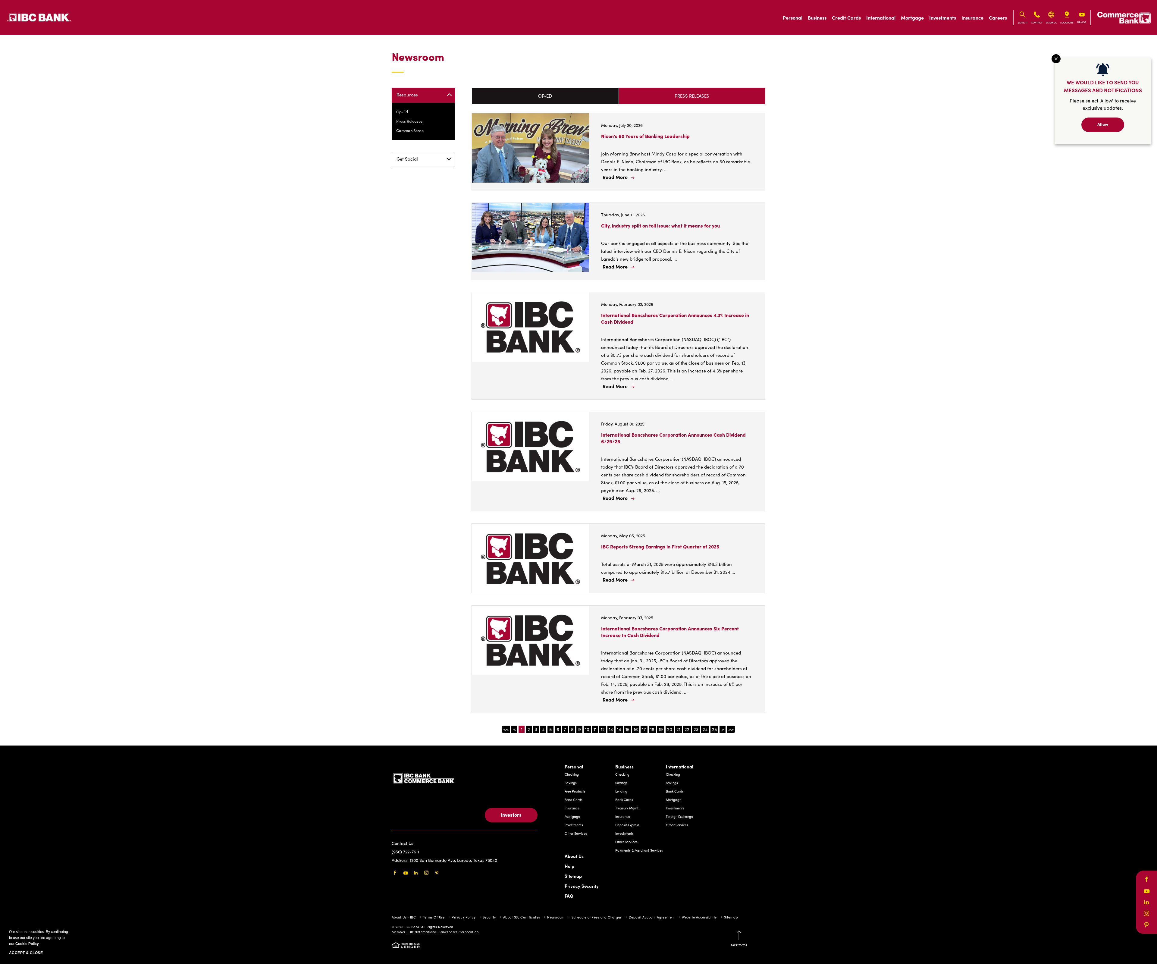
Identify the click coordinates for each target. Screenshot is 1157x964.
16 (636, 729)
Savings (571, 782)
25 (714, 729)
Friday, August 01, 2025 (622, 424)
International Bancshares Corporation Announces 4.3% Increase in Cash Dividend (675, 318)
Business (817, 17)
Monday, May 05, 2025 (623, 536)
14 (619, 729)
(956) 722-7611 (405, 852)
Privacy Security (582, 886)
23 (696, 729)
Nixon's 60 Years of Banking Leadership (645, 136)
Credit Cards (846, 17)
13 (611, 729)
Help (569, 866)
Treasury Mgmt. (627, 808)
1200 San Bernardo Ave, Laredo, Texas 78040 (453, 860)
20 (669, 729)
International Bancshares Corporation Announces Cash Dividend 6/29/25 (673, 437)
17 (644, 729)
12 (603, 729)
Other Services (576, 833)
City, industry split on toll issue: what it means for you (660, 225)
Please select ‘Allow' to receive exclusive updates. (1103, 104)
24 (705, 729)
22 (687, 729)
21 (678, 729)
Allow (1102, 124)
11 (595, 729)
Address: (401, 860)
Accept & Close (26, 953)
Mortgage (912, 17)
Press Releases (409, 121)
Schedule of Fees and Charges (597, 917)
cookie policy (27, 944)
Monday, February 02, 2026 (627, 304)
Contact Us (402, 843)
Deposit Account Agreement (652, 917)
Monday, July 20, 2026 (622, 125)
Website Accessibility (699, 917)
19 (661, 729)
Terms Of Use (434, 917)
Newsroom (418, 57)
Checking (572, 774)
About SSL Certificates (521, 917)
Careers (998, 17)
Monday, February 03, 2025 (627, 617)
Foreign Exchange (679, 816)
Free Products (575, 791)
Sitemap (573, 876)
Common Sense (410, 130)
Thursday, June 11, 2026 (623, 215)
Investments (942, 17)
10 (587, 729)
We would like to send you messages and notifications (1103, 86)
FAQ (569, 896)
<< (506, 729)
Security (489, 917)
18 (652, 729)
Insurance (972, 17)
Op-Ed (402, 112)
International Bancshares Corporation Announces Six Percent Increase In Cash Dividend (670, 631)
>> (731, 729)
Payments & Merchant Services (639, 850)
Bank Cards (573, 799)
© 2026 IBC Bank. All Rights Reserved (422, 927)
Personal (792, 17)
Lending (621, 791)
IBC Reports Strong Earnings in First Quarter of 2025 (660, 546)
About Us (574, 856)
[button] (618, 177)
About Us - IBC (404, 917)
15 (627, 729)
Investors (511, 814)
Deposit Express (627, 825)
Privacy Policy (463, 917)
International (880, 17)
